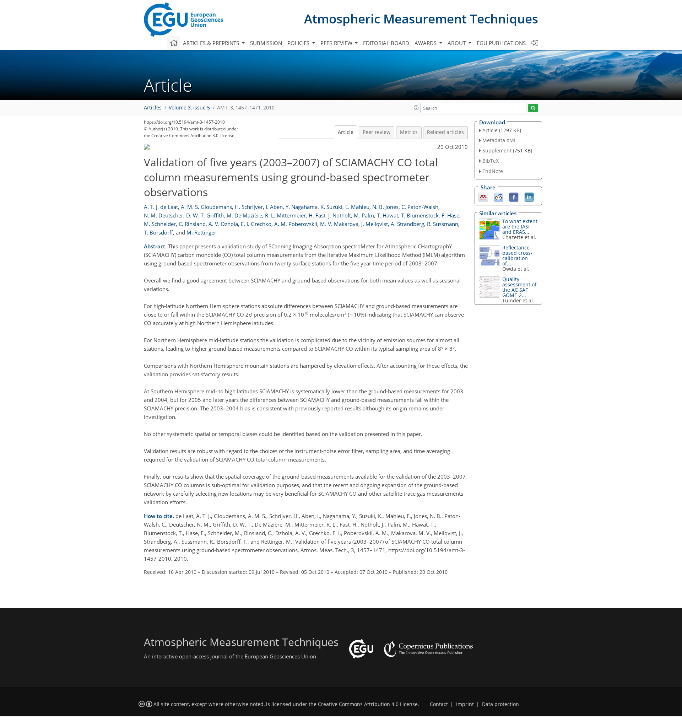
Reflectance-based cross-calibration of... (517, 255)
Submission (266, 43)
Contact (439, 704)
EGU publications (501, 43)
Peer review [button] (337, 43)
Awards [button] (426, 43)
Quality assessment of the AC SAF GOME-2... (519, 287)
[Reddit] (498, 196)
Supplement (497, 150)
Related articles (445, 132)
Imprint (465, 704)
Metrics (409, 132)
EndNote (492, 171)
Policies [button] (299, 43)
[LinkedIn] (529, 196)
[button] (416, 107)
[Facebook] (514, 196)
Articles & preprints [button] (211, 43)
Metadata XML (499, 140)
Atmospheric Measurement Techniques (421, 18)
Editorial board (386, 43)
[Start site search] (533, 108)
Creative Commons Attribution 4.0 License (368, 704)
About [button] (457, 43)
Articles (153, 107)
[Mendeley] (483, 196)
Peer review (376, 132)
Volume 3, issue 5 (189, 107)
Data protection (500, 704)
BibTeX (490, 160)
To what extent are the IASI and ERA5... (519, 226)
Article (345, 132)
